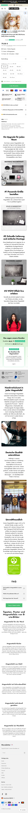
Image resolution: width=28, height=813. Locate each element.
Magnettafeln (18, 126)
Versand (3, 770)
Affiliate (3, 777)
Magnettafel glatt (12, 126)
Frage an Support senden (14, 605)
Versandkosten (9, 45)
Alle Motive (3, 123)
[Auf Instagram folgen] (6, 794)
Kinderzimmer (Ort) (4, 126)
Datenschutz (3, 765)
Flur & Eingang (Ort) (16, 125)
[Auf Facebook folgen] (2, 794)
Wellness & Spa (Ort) (5, 129)
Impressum (3, 763)
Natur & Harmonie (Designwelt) (7, 127)
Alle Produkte (8, 123)
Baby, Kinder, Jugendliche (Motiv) (18, 123)
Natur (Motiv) (16, 127)
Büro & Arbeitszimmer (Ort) (6, 125)
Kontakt (2, 775)
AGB (2, 773)
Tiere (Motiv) (21, 127)
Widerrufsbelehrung (5, 768)
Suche (2, 761)
